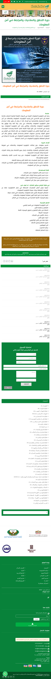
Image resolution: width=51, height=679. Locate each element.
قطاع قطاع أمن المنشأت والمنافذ (38, 450)
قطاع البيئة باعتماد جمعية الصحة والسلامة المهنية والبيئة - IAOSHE (30, 477)
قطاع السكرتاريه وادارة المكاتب (38, 432)
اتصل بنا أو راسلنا (8, 238)
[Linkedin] (17, 1)
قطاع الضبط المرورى (41, 456)
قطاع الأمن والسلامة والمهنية (39, 448)
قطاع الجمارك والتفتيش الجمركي (38, 453)
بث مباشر (6, 1)
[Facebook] (22, 1)
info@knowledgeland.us (30, 1)
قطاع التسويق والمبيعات (40, 429)
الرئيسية (47, 27)
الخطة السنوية (40, 27)
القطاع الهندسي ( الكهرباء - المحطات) (37, 495)
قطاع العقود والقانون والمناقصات (38, 445)
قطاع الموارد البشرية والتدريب (38, 421)
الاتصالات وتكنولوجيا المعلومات (38, 487)
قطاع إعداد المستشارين (40, 416)
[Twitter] (20, 1)
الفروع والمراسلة (20, 580)
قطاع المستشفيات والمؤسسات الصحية (36, 463)
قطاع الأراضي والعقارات (40, 471)
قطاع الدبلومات (42, 408)
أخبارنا (22, 570)
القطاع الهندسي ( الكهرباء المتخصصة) (37, 492)
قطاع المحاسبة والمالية (40, 435)
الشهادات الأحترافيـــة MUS (39, 413)
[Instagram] (11, 1)
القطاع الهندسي (42, 490)
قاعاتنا (22, 575)
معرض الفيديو (20, 578)
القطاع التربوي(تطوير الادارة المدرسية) (36, 466)
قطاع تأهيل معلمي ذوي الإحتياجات (38, 482)
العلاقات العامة (42, 424)
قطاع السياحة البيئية (41, 479)
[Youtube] (14, 1)
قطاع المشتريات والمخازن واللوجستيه (37, 442)
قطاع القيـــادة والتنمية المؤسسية (38, 419)
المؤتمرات (44, 406)
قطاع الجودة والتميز (41, 437)
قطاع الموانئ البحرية (41, 461)
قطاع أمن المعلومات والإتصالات (38, 484)
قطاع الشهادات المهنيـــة (40, 411)
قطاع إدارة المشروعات (40, 440)
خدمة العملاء (43, 427)
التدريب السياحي (44, 575)
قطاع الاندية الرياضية (41, 474)
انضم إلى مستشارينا (43, 583)
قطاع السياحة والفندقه (40, 469)
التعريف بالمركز (20, 568)
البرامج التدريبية (20, 573)
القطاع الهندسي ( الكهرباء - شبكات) (37, 498)
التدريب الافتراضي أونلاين (40, 503)
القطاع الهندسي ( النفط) (40, 500)
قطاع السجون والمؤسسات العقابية (37, 458)
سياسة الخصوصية (43, 570)
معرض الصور (45, 578)
